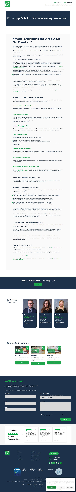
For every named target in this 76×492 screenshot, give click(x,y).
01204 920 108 (42, 320)
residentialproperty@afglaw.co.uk (25, 255)
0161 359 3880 (69, 2)
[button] (73, 479)
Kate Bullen (45, 479)
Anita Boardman (30, 479)
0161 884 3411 (55, 459)
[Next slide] (68, 313)
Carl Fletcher (36, 479)
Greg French (41, 479)
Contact (70, 5)
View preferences (70, 487)
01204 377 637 (27, 323)
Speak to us (38, 284)
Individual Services (61, 5)
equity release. (20, 259)
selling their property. (54, 247)
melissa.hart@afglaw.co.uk (59, 322)
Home (46, 5)
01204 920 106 (56, 457)
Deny (61, 487)
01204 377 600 (60, 2)
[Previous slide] (22, 313)
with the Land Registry (22, 170)
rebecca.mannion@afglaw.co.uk (45, 322)
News (67, 5)
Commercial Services (52, 5)
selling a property (53, 258)
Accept (51, 487)
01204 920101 (36, 255)
